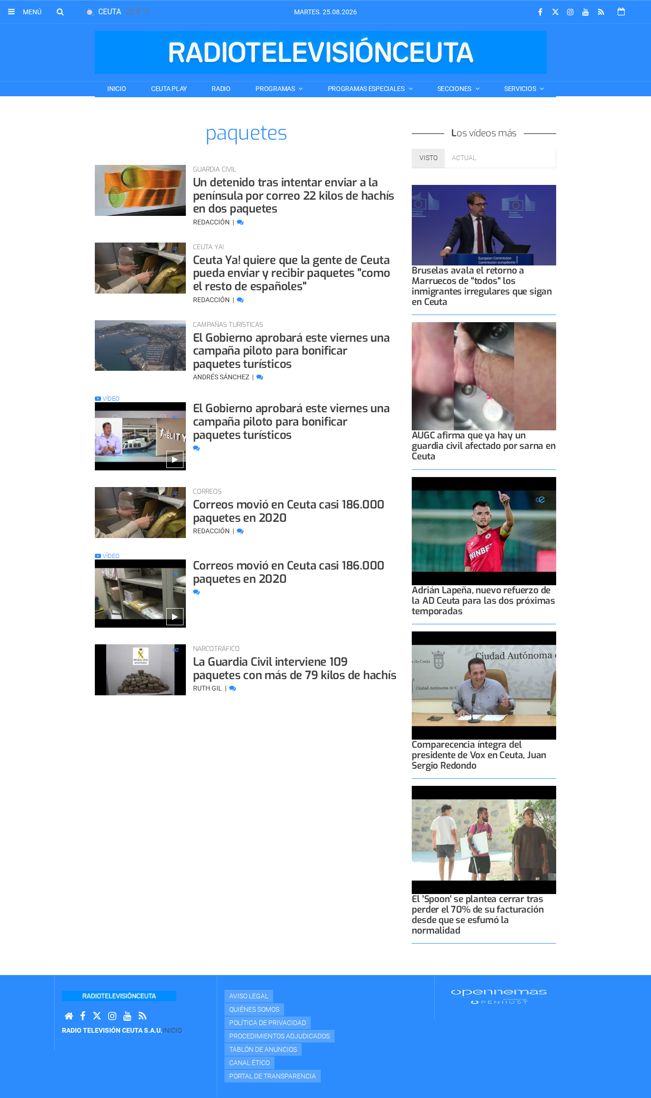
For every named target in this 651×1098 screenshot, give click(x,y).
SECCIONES (455, 88)
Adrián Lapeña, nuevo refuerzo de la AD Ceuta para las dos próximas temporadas (483, 600)
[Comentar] (240, 222)
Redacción (212, 222)
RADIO (221, 88)
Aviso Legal (248, 996)
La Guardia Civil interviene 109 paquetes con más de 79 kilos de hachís (295, 668)
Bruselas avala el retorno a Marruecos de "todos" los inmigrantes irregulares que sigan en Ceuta (482, 286)
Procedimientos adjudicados (279, 1036)
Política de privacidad (267, 1023)
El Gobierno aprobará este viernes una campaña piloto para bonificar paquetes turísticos (291, 351)
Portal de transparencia (272, 1076)
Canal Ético (249, 1063)
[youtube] (585, 12)
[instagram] (570, 12)
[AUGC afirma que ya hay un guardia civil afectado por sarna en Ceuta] (484, 376)
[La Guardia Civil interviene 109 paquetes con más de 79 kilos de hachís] (140, 669)
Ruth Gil (208, 688)
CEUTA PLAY (169, 88)
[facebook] (540, 12)
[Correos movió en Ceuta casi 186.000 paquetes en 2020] (140, 512)
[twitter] (555, 12)
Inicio (116, 88)
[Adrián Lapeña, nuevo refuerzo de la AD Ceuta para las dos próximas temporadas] (484, 531)
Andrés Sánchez (222, 377)
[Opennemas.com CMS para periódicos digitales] (499, 996)
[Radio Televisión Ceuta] (321, 52)
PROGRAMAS (275, 88)
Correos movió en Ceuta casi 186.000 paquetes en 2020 (289, 511)
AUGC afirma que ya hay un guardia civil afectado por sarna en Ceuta (483, 445)
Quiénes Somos (254, 1009)
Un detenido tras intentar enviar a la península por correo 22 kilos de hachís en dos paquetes (294, 195)
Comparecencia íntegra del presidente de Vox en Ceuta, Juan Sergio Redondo (479, 755)
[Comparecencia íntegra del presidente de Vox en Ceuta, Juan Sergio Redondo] (484, 685)
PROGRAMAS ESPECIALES (367, 88)
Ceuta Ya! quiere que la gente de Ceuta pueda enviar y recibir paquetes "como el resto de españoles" (291, 273)
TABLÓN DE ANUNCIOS (263, 1049)
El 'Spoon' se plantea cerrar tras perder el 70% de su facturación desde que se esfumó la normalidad (477, 914)
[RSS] (601, 12)
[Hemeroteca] (621, 11)
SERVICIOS (520, 88)
